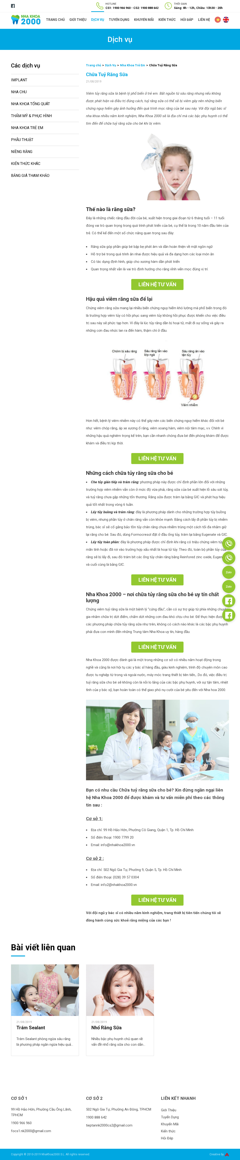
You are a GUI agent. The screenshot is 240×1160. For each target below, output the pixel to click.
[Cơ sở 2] (228, 558)
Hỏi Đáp (186, 20)
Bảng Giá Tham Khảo (30, 175)
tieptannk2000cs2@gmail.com (109, 1125)
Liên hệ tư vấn (157, 284)
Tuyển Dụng (119, 20)
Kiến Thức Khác (25, 163)
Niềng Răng (21, 151)
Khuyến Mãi (144, 20)
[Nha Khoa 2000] (26, 19)
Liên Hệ (204, 20)
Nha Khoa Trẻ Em (27, 128)
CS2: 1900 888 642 (145, 8)
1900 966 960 (21, 1123)
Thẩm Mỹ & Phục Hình (31, 116)
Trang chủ (93, 65)
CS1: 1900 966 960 (118, 8)
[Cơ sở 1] (228, 543)
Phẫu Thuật (22, 140)
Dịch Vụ (97, 20)
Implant (19, 80)
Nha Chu (19, 92)
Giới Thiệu (77, 20)
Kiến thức (167, 20)
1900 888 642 (96, 1117)
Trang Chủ (55, 20)
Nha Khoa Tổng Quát (30, 104)
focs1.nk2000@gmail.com (31, 1131)
